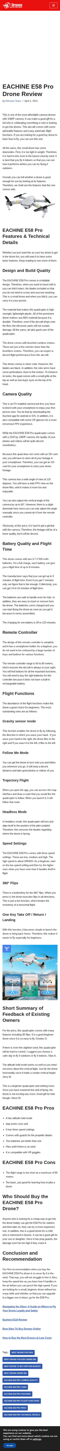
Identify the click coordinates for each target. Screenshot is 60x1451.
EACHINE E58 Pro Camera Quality (21, 1380)
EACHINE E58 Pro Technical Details (22, 1415)
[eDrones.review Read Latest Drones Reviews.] (12, 5)
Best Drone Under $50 (15, 1373)
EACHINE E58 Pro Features (17, 1394)
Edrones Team (13, 101)
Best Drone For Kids (22, 1352)
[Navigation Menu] (54, 5)
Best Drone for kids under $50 (20, 1359)
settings (37, 1439)
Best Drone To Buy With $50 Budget (22, 1366)
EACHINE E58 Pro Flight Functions (21, 1401)
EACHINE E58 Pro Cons (15, 1387)
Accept (9, 1445)
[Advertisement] (30, 51)
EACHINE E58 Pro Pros (15, 1408)
